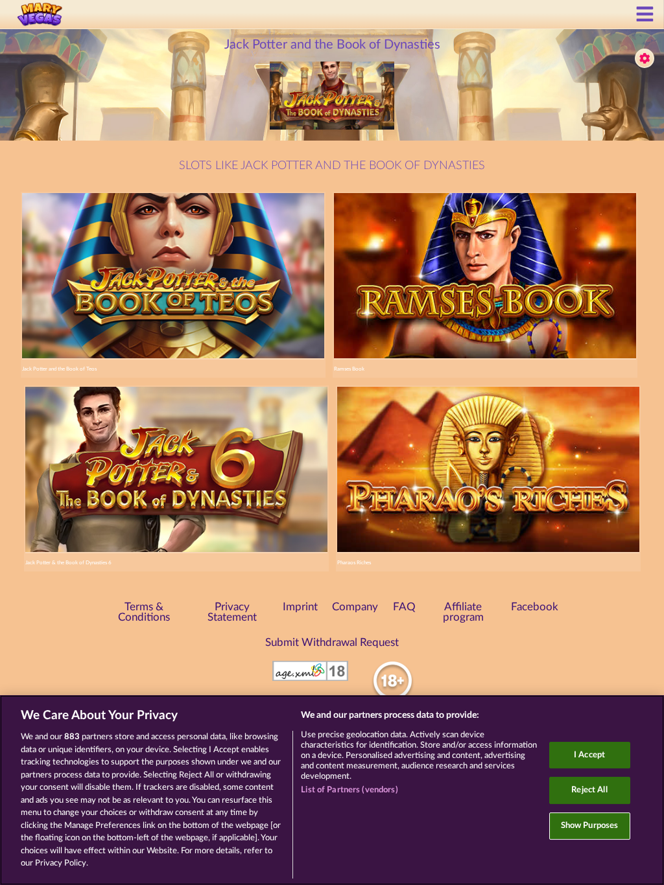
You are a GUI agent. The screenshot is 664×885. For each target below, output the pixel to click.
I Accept (589, 755)
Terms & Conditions (144, 612)
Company (355, 607)
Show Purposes (590, 826)
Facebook (534, 607)
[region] (332, 790)
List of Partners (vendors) (349, 790)
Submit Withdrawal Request (332, 643)
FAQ (404, 607)
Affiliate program (463, 612)
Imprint (300, 607)
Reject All (589, 790)
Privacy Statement (232, 612)
